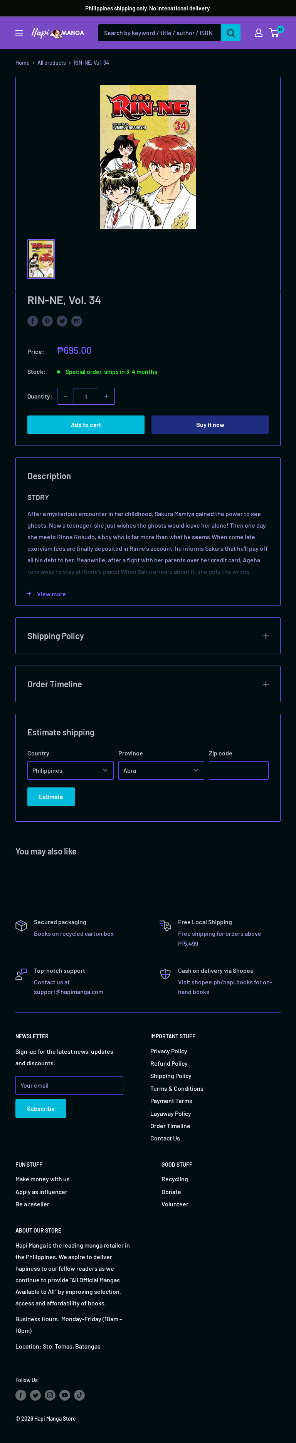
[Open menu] (19, 33)
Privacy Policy (168, 1050)
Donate (171, 1191)
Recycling (174, 1178)
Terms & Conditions (177, 1088)
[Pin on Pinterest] (47, 320)
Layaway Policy (170, 1113)
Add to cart (86, 424)
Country (38, 753)
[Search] (230, 32)
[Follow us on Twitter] (35, 1394)
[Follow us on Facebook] (20, 1394)
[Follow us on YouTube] (64, 1394)
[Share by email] (76, 320)
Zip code (220, 753)
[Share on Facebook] (32, 320)
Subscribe (41, 1108)
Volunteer (174, 1204)
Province (130, 753)
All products (51, 62)
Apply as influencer (41, 1191)
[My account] (258, 33)
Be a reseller (32, 1204)
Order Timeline (170, 1125)
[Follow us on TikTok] (79, 1394)
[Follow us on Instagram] (50, 1394)
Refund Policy (169, 1063)
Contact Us (165, 1138)
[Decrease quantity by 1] (65, 396)
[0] (274, 32)
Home (22, 62)
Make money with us (42, 1178)
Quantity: (39, 396)
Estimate (51, 796)
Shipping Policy (171, 1075)
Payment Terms (171, 1100)
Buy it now (210, 424)
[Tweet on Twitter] (62, 320)
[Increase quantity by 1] (106, 396)
